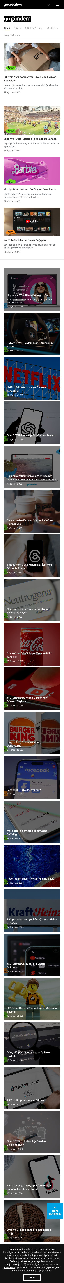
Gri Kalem (52, 28)
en (49, 4)
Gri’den (17, 28)
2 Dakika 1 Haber (34, 28)
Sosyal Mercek (12, 35)
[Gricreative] (13, 5)
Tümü (7, 28)
